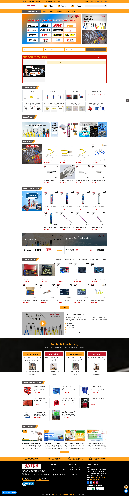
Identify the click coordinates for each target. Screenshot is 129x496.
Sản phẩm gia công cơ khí (32, 382)
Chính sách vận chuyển (57, 471)
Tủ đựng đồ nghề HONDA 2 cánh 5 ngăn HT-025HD (69, 399)
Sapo (86, 494)
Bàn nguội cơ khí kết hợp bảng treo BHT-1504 (68, 411)
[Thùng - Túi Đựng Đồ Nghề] (32, 107)
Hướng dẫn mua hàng (75, 467)
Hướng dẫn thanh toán (75, 469)
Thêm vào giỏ (50, 160)
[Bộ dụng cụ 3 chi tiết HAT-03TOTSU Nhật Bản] (64, 292)
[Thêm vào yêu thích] (57, 145)
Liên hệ (73, 11)
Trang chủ (44, 11)
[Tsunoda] (28, 250)
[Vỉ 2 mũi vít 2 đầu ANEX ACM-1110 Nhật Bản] (51, 198)
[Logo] (31, 6)
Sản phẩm (59, 11)
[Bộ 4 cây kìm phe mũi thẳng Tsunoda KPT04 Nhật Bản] (99, 151)
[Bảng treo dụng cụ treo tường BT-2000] (28, 403)
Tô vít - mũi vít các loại (31, 188)
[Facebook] (88, 482)
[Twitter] (91, 482)
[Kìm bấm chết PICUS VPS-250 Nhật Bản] (67, 172)
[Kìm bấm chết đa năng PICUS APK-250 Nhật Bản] (51, 172)
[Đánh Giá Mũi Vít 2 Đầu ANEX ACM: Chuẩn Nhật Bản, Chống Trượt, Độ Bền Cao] (54, 435)
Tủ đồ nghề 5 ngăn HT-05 (97, 398)
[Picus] (101, 250)
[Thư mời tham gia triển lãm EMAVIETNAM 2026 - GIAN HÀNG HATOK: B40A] (97, 435)
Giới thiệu (52, 11)
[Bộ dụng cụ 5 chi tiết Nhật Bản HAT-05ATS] (99, 270)
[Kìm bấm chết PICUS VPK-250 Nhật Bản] (83, 172)
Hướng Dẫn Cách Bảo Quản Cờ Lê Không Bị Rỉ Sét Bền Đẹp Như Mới (31, 443)
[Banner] (94, 21)
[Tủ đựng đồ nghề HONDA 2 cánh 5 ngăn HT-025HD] (56, 403)
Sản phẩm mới (28, 117)
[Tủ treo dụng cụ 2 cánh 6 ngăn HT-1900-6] (85, 391)
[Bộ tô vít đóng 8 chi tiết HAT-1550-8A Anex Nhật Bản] (82, 270)
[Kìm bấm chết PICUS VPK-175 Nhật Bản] (99, 172)
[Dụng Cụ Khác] (75, 107)
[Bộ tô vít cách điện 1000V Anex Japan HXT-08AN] (30, 270)
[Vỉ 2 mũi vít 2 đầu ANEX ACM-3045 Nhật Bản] (51, 218)
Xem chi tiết (68, 242)
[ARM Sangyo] (49, 250)
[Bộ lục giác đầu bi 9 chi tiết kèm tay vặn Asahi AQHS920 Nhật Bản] (47, 292)
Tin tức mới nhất (28, 426)
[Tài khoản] (85, 1)
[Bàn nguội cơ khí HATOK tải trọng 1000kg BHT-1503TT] (28, 415)
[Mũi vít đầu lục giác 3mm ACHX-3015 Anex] (67, 218)
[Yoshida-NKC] (80, 250)
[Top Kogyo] (59, 250)
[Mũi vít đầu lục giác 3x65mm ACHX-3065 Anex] (99, 218)
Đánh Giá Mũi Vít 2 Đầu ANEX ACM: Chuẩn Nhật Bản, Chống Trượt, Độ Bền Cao (52, 443)
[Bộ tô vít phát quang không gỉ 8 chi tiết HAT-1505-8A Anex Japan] (64, 270)
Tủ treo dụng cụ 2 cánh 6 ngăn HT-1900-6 (97, 387)
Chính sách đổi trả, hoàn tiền (58, 469)
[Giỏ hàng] (76, 6)
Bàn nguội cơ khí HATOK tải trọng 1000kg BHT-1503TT (41, 411)
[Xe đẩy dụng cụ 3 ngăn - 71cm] (28, 391)
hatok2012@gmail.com (95, 479)
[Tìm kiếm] (105, 6)
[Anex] (38, 250)
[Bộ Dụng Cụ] (75, 95)
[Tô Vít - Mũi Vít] (54, 95)
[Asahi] (70, 250)
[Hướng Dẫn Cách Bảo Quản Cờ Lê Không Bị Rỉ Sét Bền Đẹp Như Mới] (32, 435)
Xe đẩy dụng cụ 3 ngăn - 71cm (40, 387)
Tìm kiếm (96, 49)
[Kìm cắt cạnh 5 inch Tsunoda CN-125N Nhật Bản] (67, 151)
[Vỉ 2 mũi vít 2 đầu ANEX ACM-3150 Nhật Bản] (99, 198)
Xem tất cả (64, 307)
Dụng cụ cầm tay (29, 259)
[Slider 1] (51, 29)
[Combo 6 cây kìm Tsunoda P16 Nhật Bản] (99, 292)
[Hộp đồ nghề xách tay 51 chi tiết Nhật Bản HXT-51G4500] (47, 270)
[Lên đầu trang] (126, 483)
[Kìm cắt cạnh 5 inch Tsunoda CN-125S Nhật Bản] (51, 151)
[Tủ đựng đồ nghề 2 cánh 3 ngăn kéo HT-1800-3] (56, 391)
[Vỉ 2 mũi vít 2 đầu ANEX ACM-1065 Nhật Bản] (67, 198)
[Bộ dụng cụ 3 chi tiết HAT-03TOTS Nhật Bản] (82, 292)
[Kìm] (32, 95)
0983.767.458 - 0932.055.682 (99, 477)
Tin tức (67, 11)
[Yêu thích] (62, 6)
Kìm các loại (27, 141)
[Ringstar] (91, 250)
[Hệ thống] (48, 6)
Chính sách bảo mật (56, 467)
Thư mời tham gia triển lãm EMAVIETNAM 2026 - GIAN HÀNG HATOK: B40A (96, 443)
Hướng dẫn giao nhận (75, 471)
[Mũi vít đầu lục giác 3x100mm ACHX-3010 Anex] (83, 218)
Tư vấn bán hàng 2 (43, 479)
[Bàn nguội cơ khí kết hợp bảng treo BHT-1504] (56, 415)
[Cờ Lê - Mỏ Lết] (97, 95)
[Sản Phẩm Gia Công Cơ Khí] (97, 107)
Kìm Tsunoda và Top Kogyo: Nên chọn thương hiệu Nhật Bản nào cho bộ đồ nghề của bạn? (74, 443)
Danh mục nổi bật (29, 87)
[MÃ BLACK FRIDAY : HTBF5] (34, 71)
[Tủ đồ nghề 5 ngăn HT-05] (85, 403)
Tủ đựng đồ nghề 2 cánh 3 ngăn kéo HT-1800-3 (69, 387)
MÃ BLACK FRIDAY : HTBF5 (35, 57)
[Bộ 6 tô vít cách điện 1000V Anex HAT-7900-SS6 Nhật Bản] (30, 292)
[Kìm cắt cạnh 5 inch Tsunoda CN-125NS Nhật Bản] (83, 151)
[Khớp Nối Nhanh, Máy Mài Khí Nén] (54, 107)
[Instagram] (97, 482)
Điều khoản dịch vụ (74, 474)
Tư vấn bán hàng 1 (29, 479)
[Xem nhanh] (55, 161)
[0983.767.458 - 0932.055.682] (98, 1)
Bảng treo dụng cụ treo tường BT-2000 (40, 399)
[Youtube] (94, 482)
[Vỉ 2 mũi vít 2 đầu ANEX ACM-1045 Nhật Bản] (83, 198)
